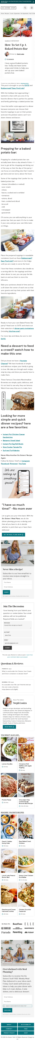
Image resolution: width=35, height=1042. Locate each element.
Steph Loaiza (20, 54)
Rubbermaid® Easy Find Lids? (12, 88)
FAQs (26, 1029)
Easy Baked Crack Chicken (25, 842)
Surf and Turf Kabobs (11, 450)
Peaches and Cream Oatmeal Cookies (9, 910)
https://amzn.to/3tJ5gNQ (10, 689)
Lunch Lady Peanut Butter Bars (8, 876)
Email (6, 640)
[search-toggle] (25, 7)
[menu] (31, 7)
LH (17, 1039)
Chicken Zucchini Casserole (25, 910)
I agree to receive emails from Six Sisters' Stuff (16, 1005)
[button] (17, 1006)
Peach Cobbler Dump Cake (7, 842)
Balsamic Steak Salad (11, 440)
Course (11, 13)
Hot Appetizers (24, 13)
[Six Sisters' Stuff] (8, 8)
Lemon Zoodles (7, 764)
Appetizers (17, 13)
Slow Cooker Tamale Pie (12, 447)
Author (7, 632)
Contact (9, 1029)
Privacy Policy (9, 1033)
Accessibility (26, 1024)
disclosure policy (25, 83)
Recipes (7, 13)
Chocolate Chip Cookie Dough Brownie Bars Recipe (26, 801)
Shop (26, 1033)
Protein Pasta (6, 800)
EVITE (27, 85)
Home (2, 13)
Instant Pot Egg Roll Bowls (13, 444)
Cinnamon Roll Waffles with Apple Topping (25, 765)
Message (7, 623)
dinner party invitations (24, 328)
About (9, 1024)
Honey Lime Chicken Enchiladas (26, 876)
